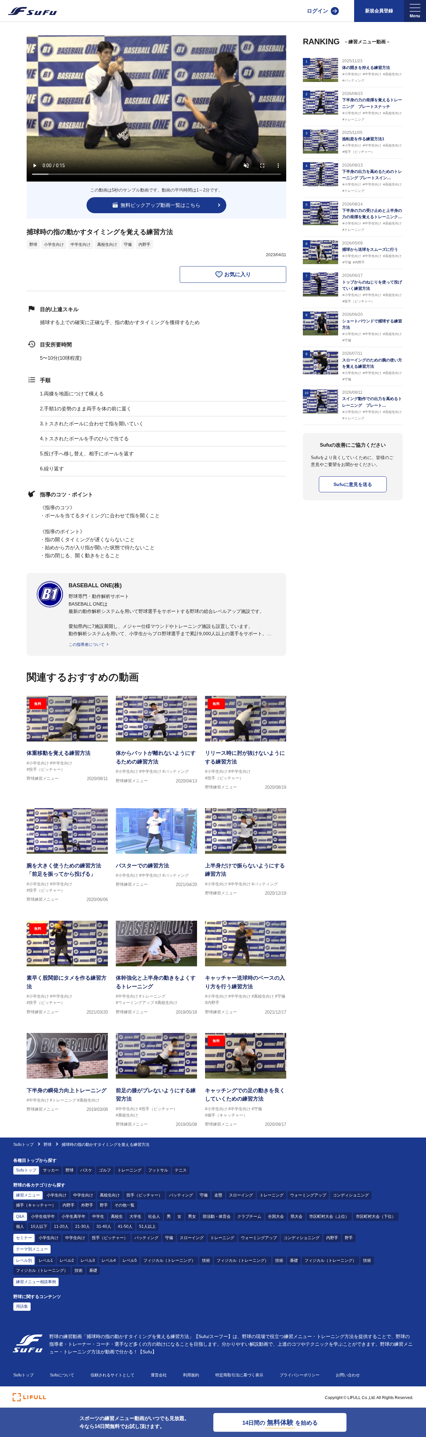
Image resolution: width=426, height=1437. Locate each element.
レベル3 (88, 1260)
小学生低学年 (43, 1216)
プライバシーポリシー (300, 1375)
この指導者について (87, 644)
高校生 (117, 1216)
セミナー (24, 1237)
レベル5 (129, 1260)
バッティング (181, 1195)
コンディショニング (351, 1195)
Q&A (20, 1216)
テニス (181, 1170)
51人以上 (147, 1226)
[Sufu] (28, 11)
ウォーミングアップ (308, 1195)
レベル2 (67, 1260)
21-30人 (82, 1226)
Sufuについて (62, 1375)
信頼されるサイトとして (112, 1375)
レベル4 (109, 1260)
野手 (104, 1205)
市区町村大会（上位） (329, 1216)
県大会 (297, 1216)
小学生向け (54, 244)
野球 (33, 244)
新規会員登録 (379, 10)
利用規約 (191, 1375)
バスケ (86, 1170)
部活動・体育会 (217, 1216)
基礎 (294, 1260)
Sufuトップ (23, 1144)
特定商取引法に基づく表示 (239, 1375)
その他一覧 (124, 1205)
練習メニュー (28, 1195)
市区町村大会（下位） (376, 1216)
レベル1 (46, 1260)
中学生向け (81, 244)
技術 (206, 1260)
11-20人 (61, 1226)
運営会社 (159, 1375)
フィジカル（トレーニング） (169, 1260)
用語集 (22, 1306)
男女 (192, 1216)
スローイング (241, 1195)
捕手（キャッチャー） (36, 1205)
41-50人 (125, 1226)
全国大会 (276, 1216)
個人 (20, 1226)
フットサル (158, 1170)
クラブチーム (249, 1216)
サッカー (51, 1170)
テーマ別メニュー (32, 1249)
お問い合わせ (348, 1375)
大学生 (135, 1216)
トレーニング (129, 1170)
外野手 (87, 1205)
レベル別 (24, 1260)
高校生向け (107, 244)
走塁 (218, 1195)
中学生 (98, 1216)
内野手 (144, 244)
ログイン (317, 11)
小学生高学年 (74, 1216)
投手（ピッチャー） (144, 1195)
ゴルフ (105, 1170)
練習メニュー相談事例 (36, 1281)
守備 (128, 244)
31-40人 (104, 1226)
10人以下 (39, 1226)
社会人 (154, 1216)
